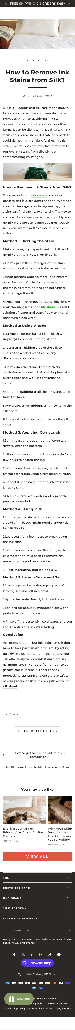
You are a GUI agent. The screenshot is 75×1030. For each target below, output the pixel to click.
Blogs (42, 60)
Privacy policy (36, 1003)
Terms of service (57, 1003)
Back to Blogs (39, 731)
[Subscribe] (70, 930)
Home (31, 60)
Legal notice (64, 1008)
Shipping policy (16, 1008)
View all (37, 857)
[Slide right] (68, 3)
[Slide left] (6, 3)
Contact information (41, 1008)
